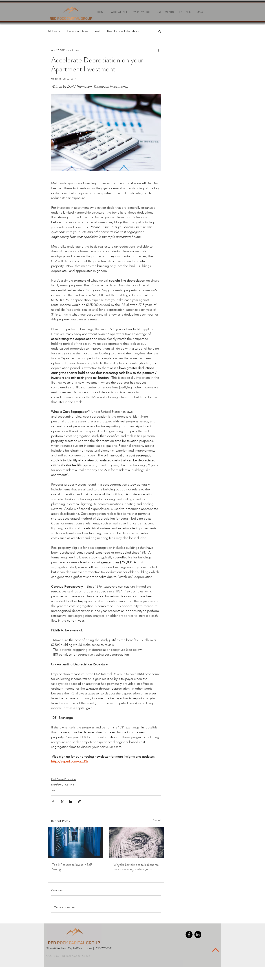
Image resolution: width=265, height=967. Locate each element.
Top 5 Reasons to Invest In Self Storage (72, 867)
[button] (159, 31)
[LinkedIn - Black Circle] (197, 934)
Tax (53, 789)
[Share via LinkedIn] (70, 801)
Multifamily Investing (62, 784)
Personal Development (83, 31)
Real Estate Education (123, 31)
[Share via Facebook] (53, 801)
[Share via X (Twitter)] (61, 801)
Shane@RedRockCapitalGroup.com (69, 948)
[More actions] (158, 50)
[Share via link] (79, 801)
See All (157, 820)
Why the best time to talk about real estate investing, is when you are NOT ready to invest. (136, 867)
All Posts (54, 31)
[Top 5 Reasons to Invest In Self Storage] (75, 842)
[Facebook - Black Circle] (189, 934)
